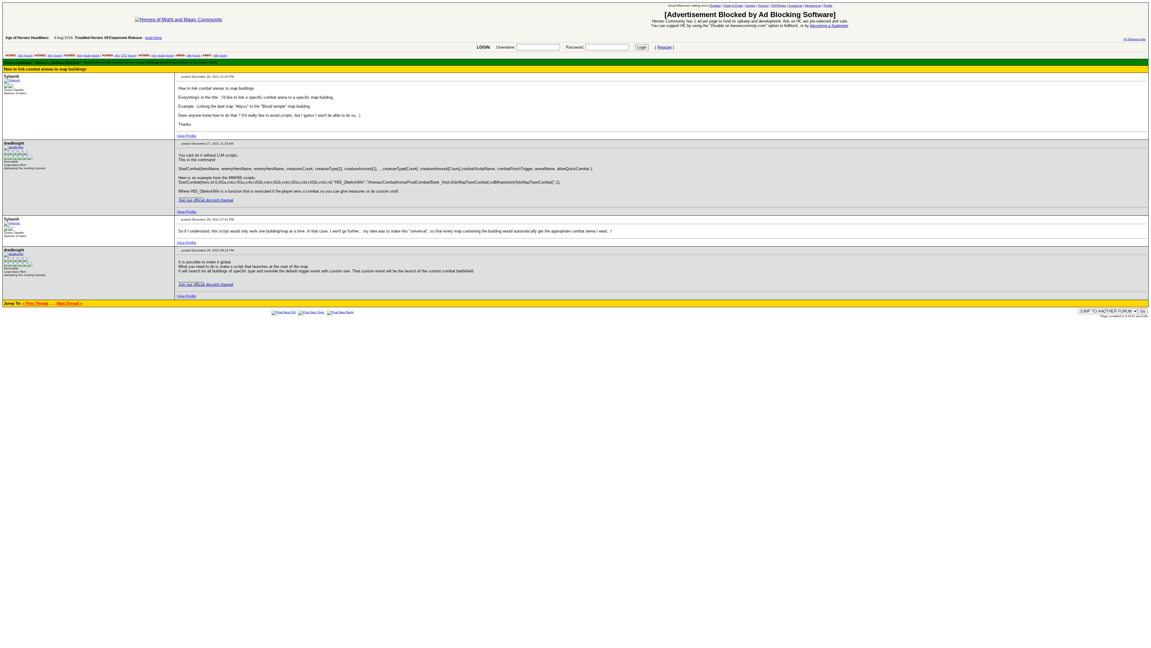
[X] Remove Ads (1134, 39)
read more (153, 38)
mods (87, 55)
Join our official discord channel (205, 200)
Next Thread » (69, 303)
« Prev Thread (35, 303)
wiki (189, 55)
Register (664, 47)
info (20, 55)
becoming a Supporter (829, 25)
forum (28, 55)
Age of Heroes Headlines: (27, 38)
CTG (124, 55)
